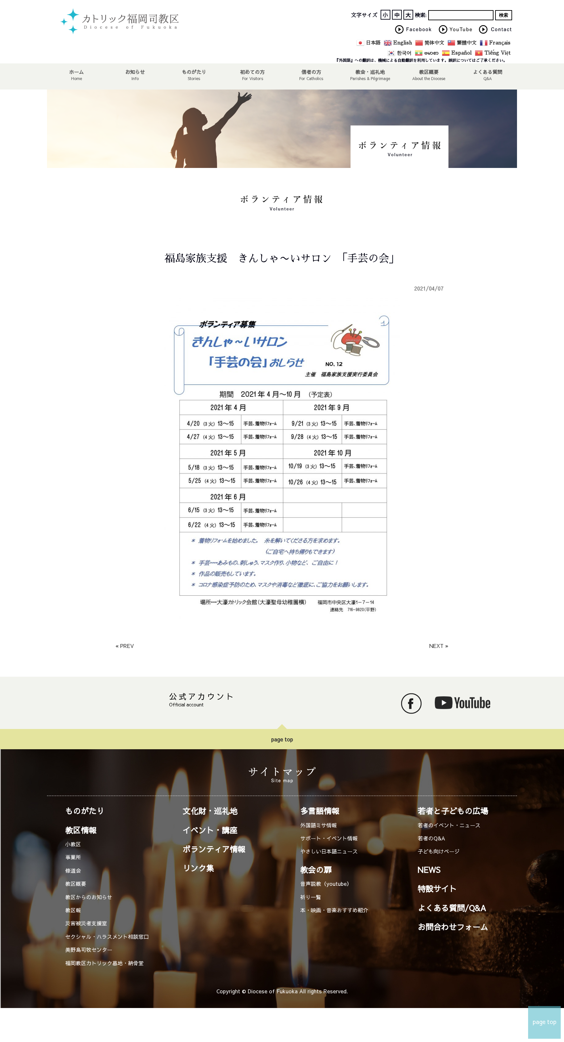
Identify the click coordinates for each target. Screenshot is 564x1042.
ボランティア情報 (214, 848)
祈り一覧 (310, 897)
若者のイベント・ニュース (449, 825)
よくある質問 (487, 71)
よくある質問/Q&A (452, 907)
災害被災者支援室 (86, 923)
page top (282, 739)
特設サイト (437, 888)
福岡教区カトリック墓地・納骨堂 (104, 963)
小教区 (73, 844)
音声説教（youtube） (326, 883)
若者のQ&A (431, 838)
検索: (421, 15)
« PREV (125, 645)
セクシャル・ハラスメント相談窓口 (107, 936)
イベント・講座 (210, 829)
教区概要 (75, 883)
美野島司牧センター (88, 949)
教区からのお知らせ (88, 897)
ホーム (76, 71)
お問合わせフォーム (453, 926)
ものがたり (194, 71)
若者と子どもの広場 (453, 810)
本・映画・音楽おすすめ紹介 (334, 910)
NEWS (429, 869)
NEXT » (438, 645)
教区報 (73, 910)
